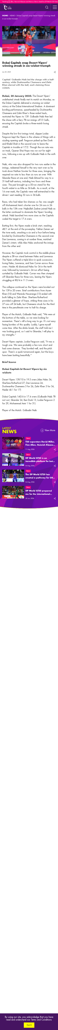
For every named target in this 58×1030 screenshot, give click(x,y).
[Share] (55, 72)
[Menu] (55, 7)
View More (50, 430)
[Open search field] (47, 7)
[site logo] (7, 7)
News (28, 438)
